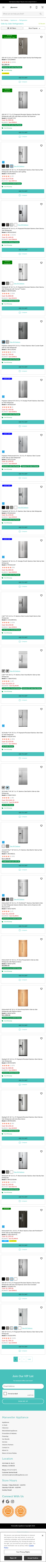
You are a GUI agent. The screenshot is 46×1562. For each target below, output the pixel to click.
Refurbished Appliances (9, 1431)
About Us (5, 1450)
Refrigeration (23, 20)
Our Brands (5, 1439)
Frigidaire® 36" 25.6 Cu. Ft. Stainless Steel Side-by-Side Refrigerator (22, 511)
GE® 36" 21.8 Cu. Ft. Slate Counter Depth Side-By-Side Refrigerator (21, 57)
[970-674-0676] (36, 7)
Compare (24, 82)
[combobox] (34, 28)
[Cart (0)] (42, 7)
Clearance (5, 1428)
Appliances (13, 20)
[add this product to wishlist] (41, 37)
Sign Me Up (23, 1401)
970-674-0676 (12, 1470)
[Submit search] (40, 14)
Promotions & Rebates (9, 1433)
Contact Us (5, 1447)
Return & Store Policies (9, 1453)
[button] (3, 7)
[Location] (30, 7)
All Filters (13, 28)
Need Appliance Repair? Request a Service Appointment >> (23, 1)
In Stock (4, 1425)
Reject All (13, 1558)
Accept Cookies (33, 1558)
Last (29, 1359)
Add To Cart (23, 77)
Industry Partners (7, 1445)
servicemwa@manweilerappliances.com (15, 1475)
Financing (5, 1436)
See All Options (19, 166)
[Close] (42, 1535)
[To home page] (14, 7)
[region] (23, 1547)
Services (4, 1442)
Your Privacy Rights (23, 1552)
